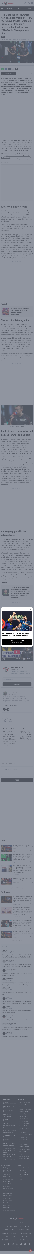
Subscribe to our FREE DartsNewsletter (17, 642)
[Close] (30, 609)
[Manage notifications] (30, 1250)
